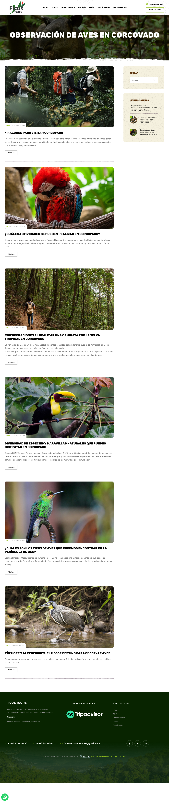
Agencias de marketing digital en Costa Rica (108, 756)
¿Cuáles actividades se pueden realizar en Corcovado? (52, 234)
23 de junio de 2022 (18, 327)
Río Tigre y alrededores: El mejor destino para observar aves (57, 653)
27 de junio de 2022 (18, 226)
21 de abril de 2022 (18, 645)
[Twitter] (137, 743)
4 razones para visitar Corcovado (34, 132)
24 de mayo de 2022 (18, 436)
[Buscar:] (144, 80)
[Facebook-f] (129, 743)
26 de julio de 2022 (18, 125)
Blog (8, 125)
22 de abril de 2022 (18, 540)
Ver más (11, 153)
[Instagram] (146, 743)
